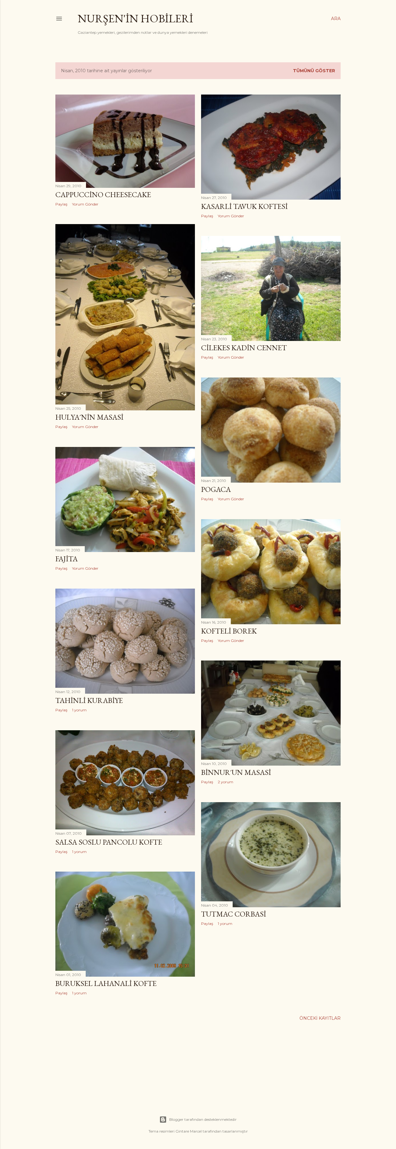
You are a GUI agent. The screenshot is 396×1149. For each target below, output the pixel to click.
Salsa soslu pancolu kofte (108, 842)
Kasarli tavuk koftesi (244, 206)
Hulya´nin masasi (89, 417)
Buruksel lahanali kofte (106, 983)
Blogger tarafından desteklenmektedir (203, 1119)
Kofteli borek (229, 631)
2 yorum (225, 782)
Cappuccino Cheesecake (103, 194)
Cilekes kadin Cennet (244, 347)
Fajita (66, 558)
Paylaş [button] (61, 204)
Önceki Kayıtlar (320, 1018)
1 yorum (79, 710)
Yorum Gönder (85, 204)
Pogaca (216, 489)
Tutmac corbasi (233, 914)
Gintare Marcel (188, 1131)
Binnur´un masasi (236, 772)
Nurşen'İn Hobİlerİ (135, 18)
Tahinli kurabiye (89, 700)
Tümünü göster (314, 70)
